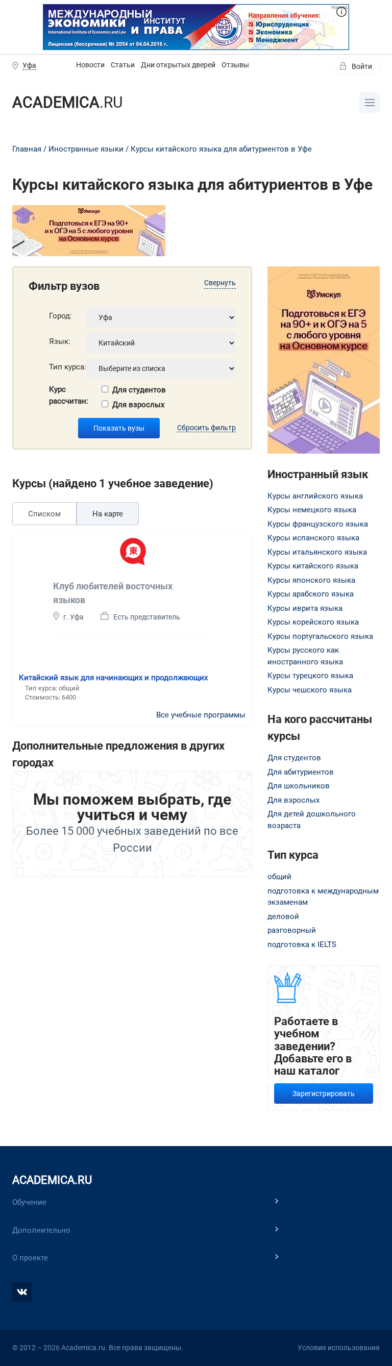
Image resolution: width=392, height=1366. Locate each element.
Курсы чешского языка (309, 689)
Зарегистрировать (323, 1093)
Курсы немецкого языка (311, 509)
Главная (26, 149)
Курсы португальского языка (320, 636)
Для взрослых (138, 404)
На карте (107, 513)
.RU (67, 102)
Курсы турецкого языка (310, 675)
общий (279, 876)
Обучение (29, 1202)
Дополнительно (41, 1230)
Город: (60, 315)
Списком (44, 513)
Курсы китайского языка (312, 565)
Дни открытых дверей (178, 65)
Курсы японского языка (311, 580)
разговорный (291, 930)
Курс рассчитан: (68, 395)
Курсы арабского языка (310, 594)
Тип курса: (67, 366)
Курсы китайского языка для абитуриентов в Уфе (221, 149)
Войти (362, 66)
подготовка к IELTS (301, 944)
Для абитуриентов (300, 772)
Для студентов (139, 389)
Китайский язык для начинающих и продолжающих (113, 677)
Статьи (123, 65)
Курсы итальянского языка (317, 552)
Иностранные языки (86, 149)
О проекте (30, 1257)
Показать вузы (118, 428)
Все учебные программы (201, 714)
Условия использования (339, 1348)
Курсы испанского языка (313, 537)
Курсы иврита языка (304, 608)
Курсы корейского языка (313, 622)
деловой (283, 916)
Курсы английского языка (315, 496)
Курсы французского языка (317, 524)
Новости (90, 65)
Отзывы (235, 65)
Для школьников (298, 785)
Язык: (59, 341)
